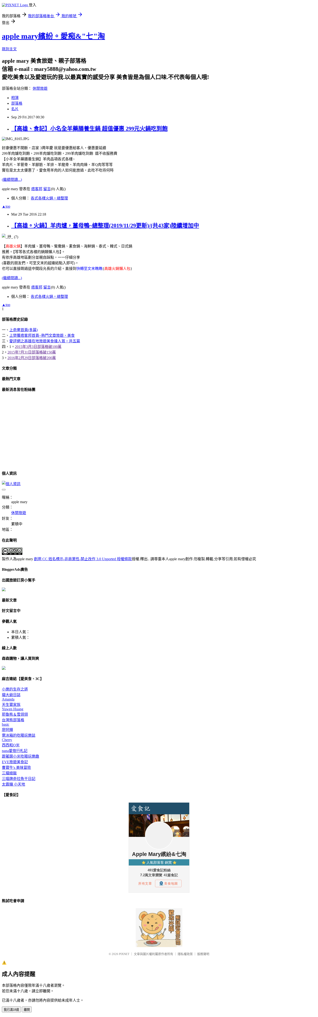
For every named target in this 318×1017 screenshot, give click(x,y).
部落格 (16, 103)
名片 (15, 109)
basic (5, 724)
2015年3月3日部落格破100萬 (38, 347)
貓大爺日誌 (11, 695)
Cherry (7, 740)
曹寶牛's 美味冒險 (16, 768)
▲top (6, 206)
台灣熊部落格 (13, 720)
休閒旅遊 (40, 88)
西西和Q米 (11, 745)
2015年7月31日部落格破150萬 (31, 352)
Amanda (8, 699)
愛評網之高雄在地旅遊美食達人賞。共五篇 (44, 341)
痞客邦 (36, 189)
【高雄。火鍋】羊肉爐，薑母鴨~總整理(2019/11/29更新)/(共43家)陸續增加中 (105, 226)
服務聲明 (203, 954)
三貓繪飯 (9, 773)
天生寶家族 (11, 705)
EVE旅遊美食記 (15, 762)
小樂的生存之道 (15, 689)
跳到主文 (9, 49)
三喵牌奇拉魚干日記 (18, 779)
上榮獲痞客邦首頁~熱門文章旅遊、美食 (42, 335)
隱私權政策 (185, 954)
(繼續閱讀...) (12, 180)
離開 (27, 1009)
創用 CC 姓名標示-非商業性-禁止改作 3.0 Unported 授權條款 (83, 559)
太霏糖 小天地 (13, 784)
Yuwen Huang (12, 709)
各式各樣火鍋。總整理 (49, 198)
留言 (47, 189)
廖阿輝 (7, 730)
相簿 (15, 98)
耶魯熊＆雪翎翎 (15, 714)
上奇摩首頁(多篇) (23, 330)
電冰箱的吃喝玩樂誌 (18, 735)
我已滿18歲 (11, 1009)
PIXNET (124, 954)
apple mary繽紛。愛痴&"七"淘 (53, 36)
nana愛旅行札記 (14, 751)
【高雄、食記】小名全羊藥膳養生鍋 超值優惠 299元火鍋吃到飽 (89, 129)
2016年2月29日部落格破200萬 (31, 358)
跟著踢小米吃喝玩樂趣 (20, 756)
